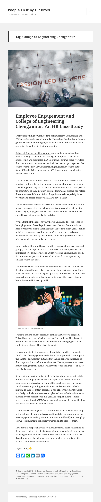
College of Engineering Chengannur (60, 135)
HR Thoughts (62, 471)
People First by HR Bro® (29, 10)
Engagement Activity (35, 476)
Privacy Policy (21, 497)
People (60, 476)
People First (69, 476)
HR (46, 476)
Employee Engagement (46, 471)
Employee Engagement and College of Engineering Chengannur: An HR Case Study (49, 121)
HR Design (52, 476)
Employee (54, 473)
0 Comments (23, 479)
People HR (79, 476)
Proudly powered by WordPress (42, 497)
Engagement (21, 476)
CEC (17, 473)
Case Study (76, 471)
